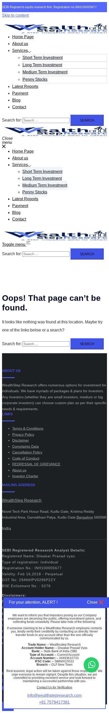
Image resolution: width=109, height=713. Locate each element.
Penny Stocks (35, 79)
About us (20, 44)
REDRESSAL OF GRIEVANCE (36, 464)
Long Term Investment (42, 65)
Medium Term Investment (45, 72)
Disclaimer (20, 440)
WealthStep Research (22, 500)
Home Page (23, 37)
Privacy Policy (23, 434)
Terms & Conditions (27, 428)
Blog (16, 100)
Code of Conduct (25, 458)
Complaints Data (25, 446)
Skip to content (15, 15)
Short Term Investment (43, 57)
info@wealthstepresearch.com (54, 695)
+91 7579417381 (54, 702)
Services (20, 50)
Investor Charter (25, 476)
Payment (20, 93)
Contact (19, 107)
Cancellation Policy (27, 452)
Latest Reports (25, 86)
